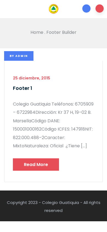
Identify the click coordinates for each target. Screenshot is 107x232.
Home (36, 32)
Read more (36, 164)
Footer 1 (22, 88)
